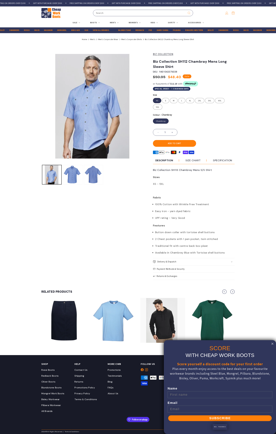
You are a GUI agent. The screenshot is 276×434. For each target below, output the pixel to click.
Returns (78, 381)
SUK (78, 30)
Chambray (161, 121)
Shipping (79, 375)
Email (173, 403)
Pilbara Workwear (51, 405)
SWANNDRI (6, 30)
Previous (224, 292)
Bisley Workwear (50, 399)
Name (172, 388)
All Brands (47, 411)
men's (92, 39)
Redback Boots (50, 375)
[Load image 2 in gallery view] (72, 174)
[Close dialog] (272, 344)
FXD (142, 30)
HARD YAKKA (154, 30)
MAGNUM (40, 30)
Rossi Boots (48, 369)
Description (164, 160)
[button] (233, 13)
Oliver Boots (48, 381)
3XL (209, 100)
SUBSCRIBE (220, 418)
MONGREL (54, 30)
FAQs (110, 387)
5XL (157, 107)
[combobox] (143, 13)
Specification (222, 160)
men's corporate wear (108, 39)
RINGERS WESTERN (186, 30)
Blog (110, 381)
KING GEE (67, 30)
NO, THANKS (220, 427)
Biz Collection (163, 54)
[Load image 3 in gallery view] (93, 174)
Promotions (114, 369)
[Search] (189, 13)
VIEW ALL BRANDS (93, 30)
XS (157, 100)
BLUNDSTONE (116, 30)
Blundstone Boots (51, 387)
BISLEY (203, 30)
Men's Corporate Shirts (131, 39)
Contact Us (80, 369)
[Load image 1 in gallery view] (52, 174)
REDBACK (132, 30)
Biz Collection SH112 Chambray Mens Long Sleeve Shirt (169, 39)
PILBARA (169, 30)
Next (232, 292)
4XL (220, 100)
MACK (29, 30)
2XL (199, 100)
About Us (113, 393)
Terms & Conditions (85, 399)
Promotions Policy (84, 387)
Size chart (193, 160)
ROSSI (19, 30)
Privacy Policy (82, 393)
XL (190, 100)
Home (84, 39)
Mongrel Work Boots (52, 393)
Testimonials (115, 375)
